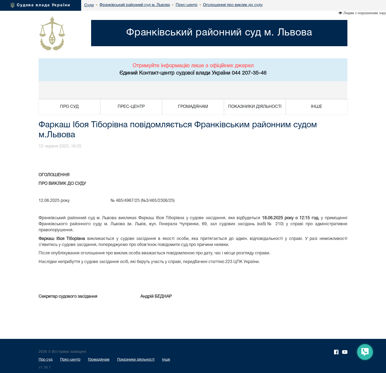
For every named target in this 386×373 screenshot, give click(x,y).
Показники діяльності (135, 359)
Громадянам (98, 359)
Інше (166, 359)
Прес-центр (70, 359)
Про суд (46, 359)
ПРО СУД (69, 107)
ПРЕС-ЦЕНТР (131, 107)
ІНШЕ (316, 107)
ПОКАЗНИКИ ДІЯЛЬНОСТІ (254, 107)
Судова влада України (43, 5)
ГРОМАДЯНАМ (193, 107)
